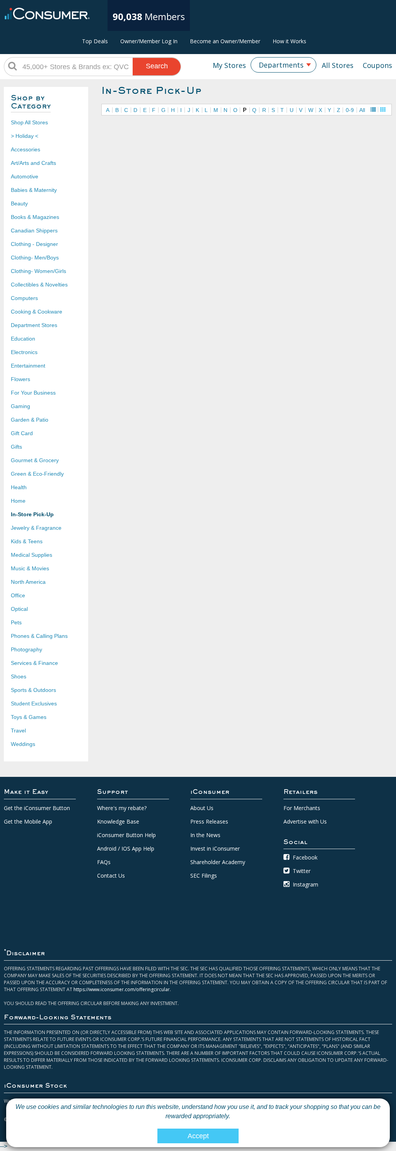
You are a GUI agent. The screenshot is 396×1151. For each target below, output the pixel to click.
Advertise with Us (305, 821)
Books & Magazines (35, 217)
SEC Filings (203, 875)
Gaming (20, 406)
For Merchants (301, 808)
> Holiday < (24, 136)
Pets (16, 622)
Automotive (24, 176)
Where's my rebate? (122, 808)
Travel (18, 730)
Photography (26, 649)
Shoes (18, 676)
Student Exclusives (34, 703)
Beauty (19, 203)
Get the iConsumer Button (37, 808)
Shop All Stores (29, 122)
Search (157, 66)
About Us (201, 808)
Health (19, 487)
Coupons (377, 65)
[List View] (373, 109)
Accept (198, 1136)
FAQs (104, 862)
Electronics (24, 352)
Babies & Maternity (34, 190)
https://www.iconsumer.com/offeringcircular (121, 989)
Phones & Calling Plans (39, 636)
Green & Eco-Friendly (37, 474)
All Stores (337, 65)
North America (28, 582)
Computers (24, 298)
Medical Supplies (31, 555)
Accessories (25, 149)
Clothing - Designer (34, 244)
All (362, 110)
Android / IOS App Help (125, 848)
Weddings (23, 744)
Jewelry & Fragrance (36, 528)
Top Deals (95, 41)
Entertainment (28, 366)
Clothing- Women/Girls (38, 271)
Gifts (16, 447)
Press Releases (209, 821)
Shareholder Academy (217, 862)
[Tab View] (383, 109)
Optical (19, 609)
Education (23, 339)
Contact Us (111, 875)
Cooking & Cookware (36, 312)
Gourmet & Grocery (35, 460)
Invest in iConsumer (215, 848)
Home (18, 501)
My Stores (229, 65)
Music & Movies (30, 568)
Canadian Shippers (34, 230)
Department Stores (34, 325)
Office (18, 595)
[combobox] (283, 65)
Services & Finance (34, 663)
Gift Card (22, 433)
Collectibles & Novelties (39, 284)
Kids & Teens (27, 541)
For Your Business (33, 393)
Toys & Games (28, 717)
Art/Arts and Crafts (33, 163)
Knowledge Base (118, 821)
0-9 (350, 110)
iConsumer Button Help (126, 835)
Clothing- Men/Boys (35, 257)
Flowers (20, 379)
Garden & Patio (29, 420)
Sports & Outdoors (33, 690)
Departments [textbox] (281, 64)
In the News (205, 835)
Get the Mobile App (28, 821)
